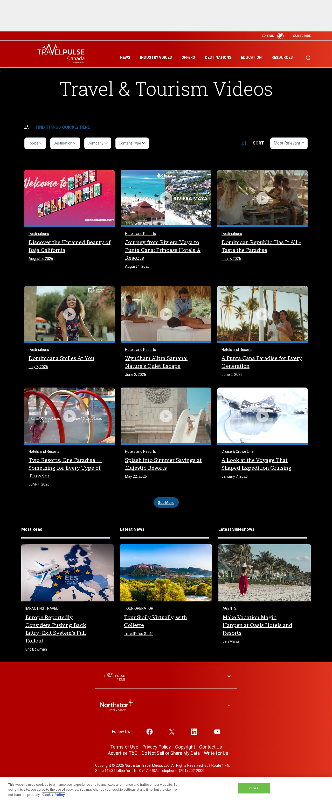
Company (96, 143)
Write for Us (216, 753)
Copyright (185, 747)
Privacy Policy (156, 747)
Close (254, 788)
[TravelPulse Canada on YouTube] (217, 731)
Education (251, 57)
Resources (282, 57)
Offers (188, 57)
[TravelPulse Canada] (62, 53)
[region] (166, 788)
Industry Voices (156, 57)
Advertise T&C (122, 753)
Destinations (218, 57)
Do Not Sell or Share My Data (171, 753)
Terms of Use (124, 747)
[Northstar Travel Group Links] (166, 705)
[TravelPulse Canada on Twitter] (172, 731)
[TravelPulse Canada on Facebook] (149, 731)
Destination (63, 143)
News (125, 57)
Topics (33, 143)
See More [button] (166, 503)
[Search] (308, 56)
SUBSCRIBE (302, 36)
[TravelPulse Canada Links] (166, 676)
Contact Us (210, 747)
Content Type (130, 143)
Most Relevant (287, 143)
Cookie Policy (53, 795)
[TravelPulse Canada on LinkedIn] (194, 731)
